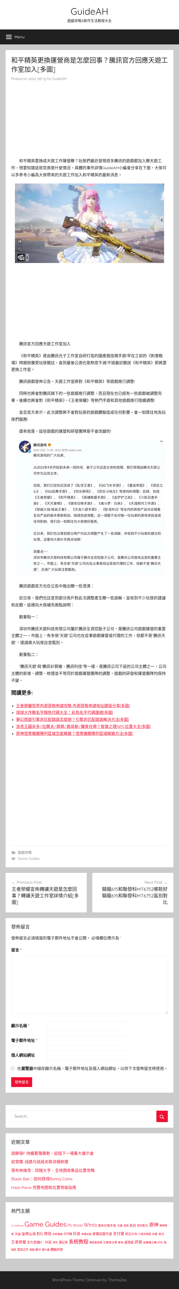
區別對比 (142, 1225)
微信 (48, 1233)
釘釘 (160, 1242)
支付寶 (118, 1233)
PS (70, 1225)
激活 (161, 1234)
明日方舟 (131, 1234)
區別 (133, 1225)
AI (12, 1225)
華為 (121, 1242)
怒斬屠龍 (57, 1234)
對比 (40, 1234)
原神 (153, 1225)
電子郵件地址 (24, 1040)
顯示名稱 (20, 1025)
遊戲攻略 (25, 852)
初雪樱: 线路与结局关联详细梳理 (39, 1161)
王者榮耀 (18, 1242)
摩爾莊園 (86, 1234)
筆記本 (63, 1242)
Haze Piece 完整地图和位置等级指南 (43, 1187)
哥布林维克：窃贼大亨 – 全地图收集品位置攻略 (53, 1170)
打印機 (68, 1234)
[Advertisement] (89, 121)
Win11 (90, 1225)
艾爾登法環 (110, 1242)
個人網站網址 (23, 1055)
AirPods (19, 1225)
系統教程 (78, 1242)
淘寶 (155, 1234)
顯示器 (46, 1249)
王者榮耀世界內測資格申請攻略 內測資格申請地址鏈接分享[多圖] (73, 705)
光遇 (120, 1225)
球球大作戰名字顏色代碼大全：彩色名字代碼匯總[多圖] (64, 712)
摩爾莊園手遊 (102, 1234)
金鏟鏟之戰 (150, 1242)
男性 (55, 1242)
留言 (16, 950)
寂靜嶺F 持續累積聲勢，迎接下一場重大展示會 (52, 1153)
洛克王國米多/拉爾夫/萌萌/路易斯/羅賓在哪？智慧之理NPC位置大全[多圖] (83, 726)
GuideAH (89, 11)
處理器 (129, 1242)
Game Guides (29, 859)
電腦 (31, 1249)
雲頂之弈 (22, 1249)
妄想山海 (29, 1234)
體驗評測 (57, 1249)
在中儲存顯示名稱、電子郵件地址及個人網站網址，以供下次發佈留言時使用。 (92, 1068)
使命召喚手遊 (107, 1225)
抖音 (76, 1233)
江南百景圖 (144, 1234)
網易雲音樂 (95, 1242)
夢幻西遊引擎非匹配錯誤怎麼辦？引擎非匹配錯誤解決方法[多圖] (72, 719)
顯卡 (38, 1249)
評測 (138, 1242)
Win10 (78, 1225)
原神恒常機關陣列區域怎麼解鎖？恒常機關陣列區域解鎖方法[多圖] (74, 733)
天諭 (18, 1234)
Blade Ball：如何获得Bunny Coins (41, 1179)
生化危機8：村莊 (39, 1242)
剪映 (126, 1225)
